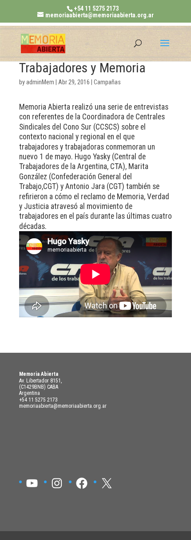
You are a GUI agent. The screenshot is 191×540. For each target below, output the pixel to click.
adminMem (40, 82)
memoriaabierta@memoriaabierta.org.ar (63, 406)
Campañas (107, 82)
